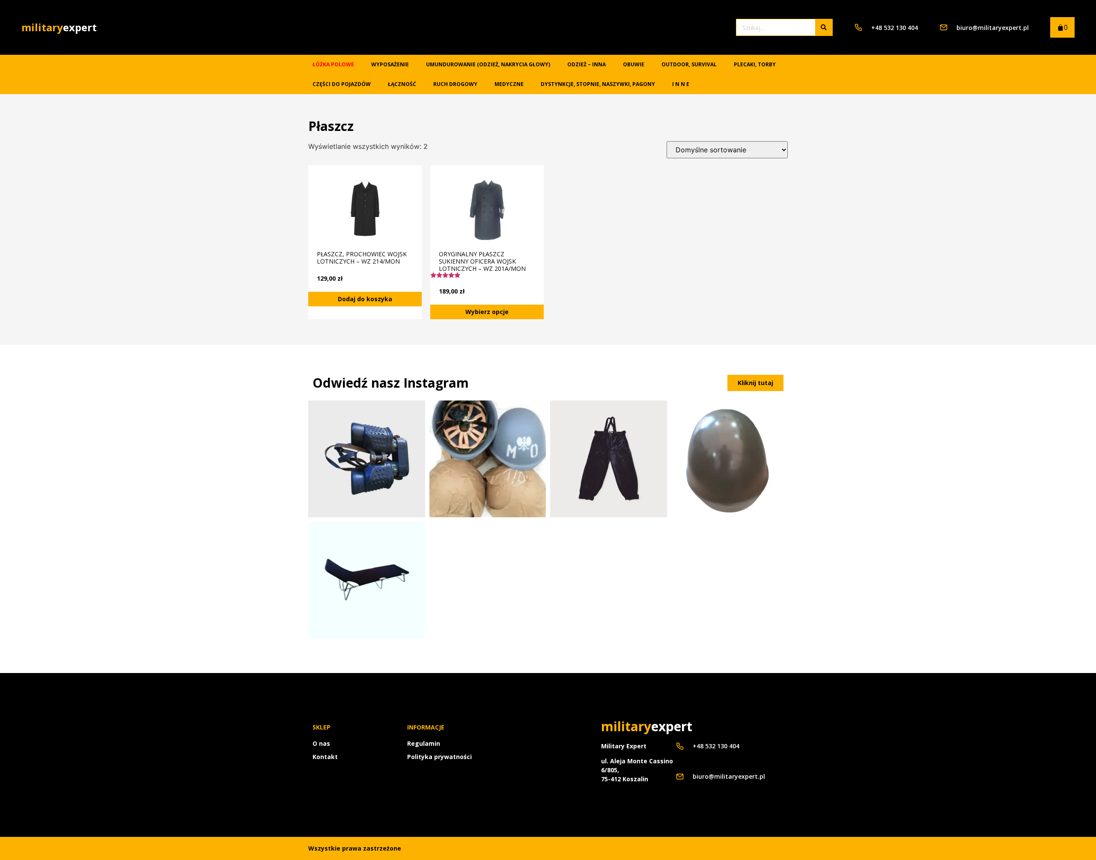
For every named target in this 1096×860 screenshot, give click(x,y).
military (59, 27)
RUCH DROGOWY (455, 84)
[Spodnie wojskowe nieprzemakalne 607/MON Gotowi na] (608, 458)
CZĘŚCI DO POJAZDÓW (342, 84)
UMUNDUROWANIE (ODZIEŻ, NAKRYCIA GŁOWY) (488, 64)
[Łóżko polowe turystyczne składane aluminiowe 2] (366, 580)
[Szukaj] (823, 27)
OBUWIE (633, 64)
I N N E (680, 84)
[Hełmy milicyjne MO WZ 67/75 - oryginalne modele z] (487, 458)
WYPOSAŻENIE (390, 64)
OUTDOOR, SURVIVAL (689, 64)
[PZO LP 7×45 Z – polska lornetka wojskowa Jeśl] (366, 458)
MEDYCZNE (509, 84)
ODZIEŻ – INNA (586, 64)
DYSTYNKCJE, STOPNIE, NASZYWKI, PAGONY (598, 84)
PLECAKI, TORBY (755, 64)
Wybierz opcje (487, 312)
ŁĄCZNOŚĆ (402, 84)
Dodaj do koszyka (365, 299)
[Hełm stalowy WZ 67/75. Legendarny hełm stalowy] (729, 458)
